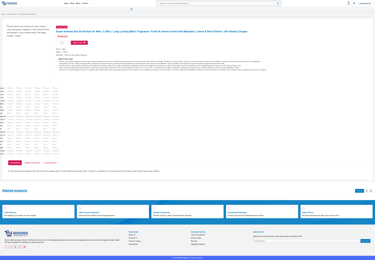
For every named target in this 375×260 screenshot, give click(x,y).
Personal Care (12, 14)
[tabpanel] (187, 171)
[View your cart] (354, 3)
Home (66, 3)
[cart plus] (66, 43)
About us (132, 235)
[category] (131, 9)
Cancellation (133, 244)
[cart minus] (58, 43)
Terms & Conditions (198, 235)
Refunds (194, 241)
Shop (72, 3)
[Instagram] (20, 246)
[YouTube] (24, 246)
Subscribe (365, 241)
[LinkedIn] (15, 246)
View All (359, 191)
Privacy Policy (196, 238)
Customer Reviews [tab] (50, 163)
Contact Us (133, 238)
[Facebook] (6, 246)
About (78, 3)
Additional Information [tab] (32, 163)
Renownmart (183, 258)
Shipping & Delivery (198, 244)
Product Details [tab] (15, 163)
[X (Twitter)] (11, 246)
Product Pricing (134, 241)
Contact (85, 3)
